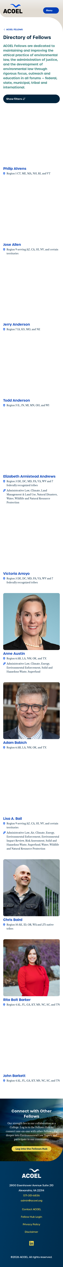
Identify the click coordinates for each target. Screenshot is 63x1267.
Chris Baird (12, 919)
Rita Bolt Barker (17, 999)
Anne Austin (14, 653)
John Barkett (14, 1075)
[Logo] (12, 8)
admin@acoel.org (31, 1200)
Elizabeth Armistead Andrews (29, 476)
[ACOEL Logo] (31, 1173)
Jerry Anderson (16, 324)
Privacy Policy (31, 1224)
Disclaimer (31, 1232)
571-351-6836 (31, 1195)
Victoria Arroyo (16, 573)
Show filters (14, 99)
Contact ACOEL (31, 1209)
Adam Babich (15, 742)
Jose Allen (12, 244)
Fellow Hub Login (31, 1216)
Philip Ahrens (14, 168)
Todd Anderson (16, 400)
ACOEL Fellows (14, 29)
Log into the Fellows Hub (31, 1148)
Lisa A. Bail (12, 818)
